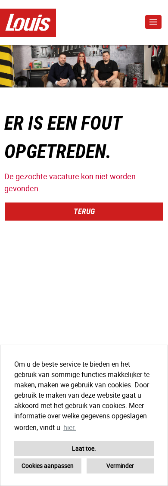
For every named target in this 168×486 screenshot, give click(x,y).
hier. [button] (69, 427)
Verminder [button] (120, 465)
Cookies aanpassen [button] (48, 465)
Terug (84, 211)
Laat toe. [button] (84, 448)
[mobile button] (153, 22)
